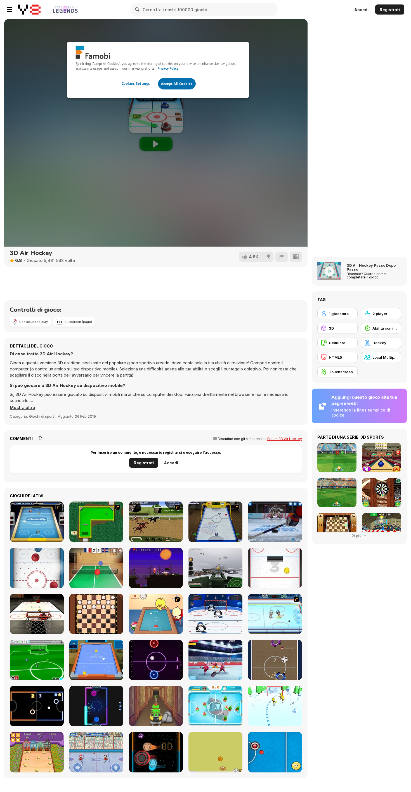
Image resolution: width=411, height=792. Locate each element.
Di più (356, 535)
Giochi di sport (41, 416)
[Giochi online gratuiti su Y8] (29, 9)
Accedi (361, 9)
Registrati (390, 9)
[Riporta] (281, 257)
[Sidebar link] (9, 9)
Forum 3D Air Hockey (284, 439)
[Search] (137, 9)
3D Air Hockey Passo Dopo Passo (371, 267)
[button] (22, 408)
